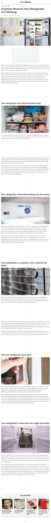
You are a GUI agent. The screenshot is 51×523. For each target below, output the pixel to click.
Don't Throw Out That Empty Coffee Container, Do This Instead (43, 512)
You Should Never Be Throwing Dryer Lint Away (19, 512)
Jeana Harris (4, 15)
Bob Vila (3, 236)
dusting (20, 297)
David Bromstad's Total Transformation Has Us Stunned (7, 512)
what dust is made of (41, 299)
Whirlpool (30, 161)
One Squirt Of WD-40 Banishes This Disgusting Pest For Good (31, 512)
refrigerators (25, 65)
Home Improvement (5, 6)
